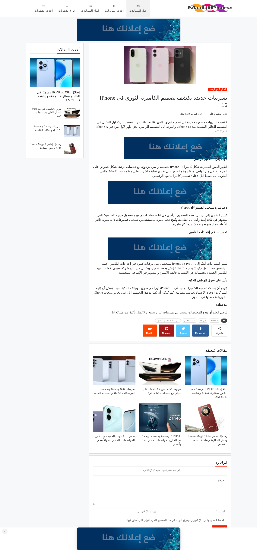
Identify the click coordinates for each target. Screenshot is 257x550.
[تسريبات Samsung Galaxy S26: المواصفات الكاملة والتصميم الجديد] (114, 370)
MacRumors (117, 171)
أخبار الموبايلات (138, 10)
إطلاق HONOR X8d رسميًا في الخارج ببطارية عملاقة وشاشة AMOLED (58, 96)
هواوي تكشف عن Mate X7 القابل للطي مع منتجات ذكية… (46, 112)
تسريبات (203, 320)
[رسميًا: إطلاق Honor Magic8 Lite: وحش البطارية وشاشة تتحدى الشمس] (206, 417)
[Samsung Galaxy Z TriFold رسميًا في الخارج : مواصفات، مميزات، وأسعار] (160, 417)
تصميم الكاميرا (189, 320)
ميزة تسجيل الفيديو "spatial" (168, 320)
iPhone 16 (214, 320)
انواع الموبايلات (90, 10)
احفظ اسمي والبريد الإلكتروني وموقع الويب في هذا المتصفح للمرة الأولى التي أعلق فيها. (175, 520)
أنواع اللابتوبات (66, 10)
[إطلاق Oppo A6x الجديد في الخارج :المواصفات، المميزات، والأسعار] (114, 417)
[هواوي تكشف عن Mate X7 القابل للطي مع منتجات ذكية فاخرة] (160, 370)
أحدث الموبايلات (114, 10)
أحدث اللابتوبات (43, 10)
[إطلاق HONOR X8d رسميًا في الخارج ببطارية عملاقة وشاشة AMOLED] (206, 370)
